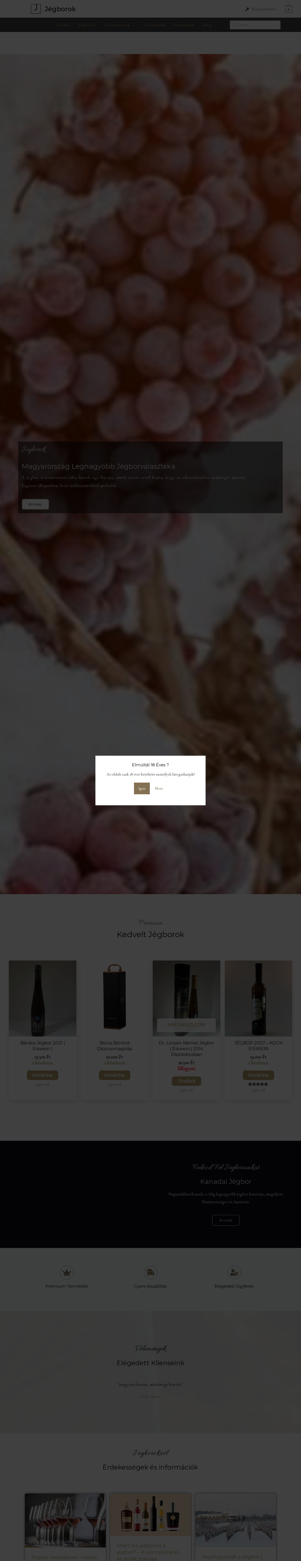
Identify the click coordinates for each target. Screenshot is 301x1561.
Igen (141, 788)
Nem (159, 788)
